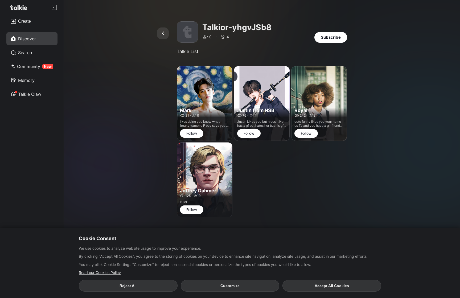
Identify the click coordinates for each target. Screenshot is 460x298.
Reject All (128, 286)
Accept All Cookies (332, 286)
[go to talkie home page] (20, 7)
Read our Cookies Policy (100, 272)
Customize (230, 286)
